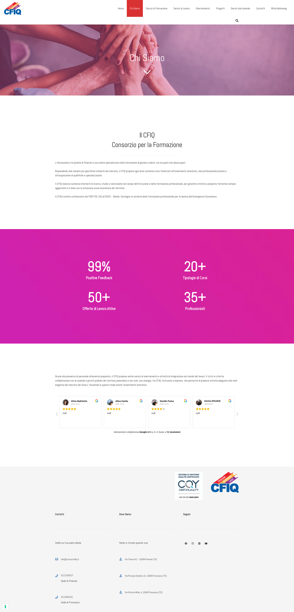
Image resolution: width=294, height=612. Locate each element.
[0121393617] (58, 576)
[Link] (12, 8)
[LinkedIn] (199, 543)
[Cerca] (237, 20)
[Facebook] (186, 543)
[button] (237, 415)
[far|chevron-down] (147, 72)
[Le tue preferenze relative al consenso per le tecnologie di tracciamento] (5, 607)
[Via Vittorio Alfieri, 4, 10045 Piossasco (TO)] (122, 592)
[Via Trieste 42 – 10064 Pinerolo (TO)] (122, 559)
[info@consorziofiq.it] (58, 559)
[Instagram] (193, 543)
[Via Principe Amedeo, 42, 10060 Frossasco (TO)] (122, 576)
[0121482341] (58, 597)
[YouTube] (206, 543)
